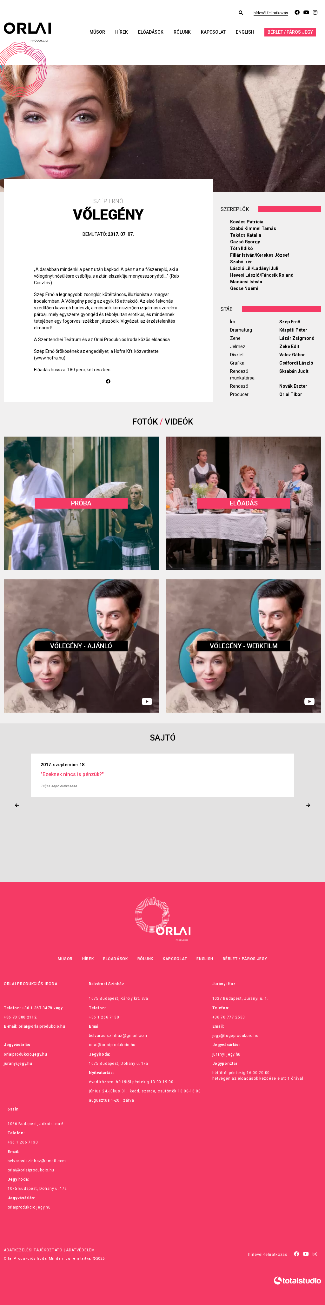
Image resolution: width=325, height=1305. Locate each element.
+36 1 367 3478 (37, 1008)
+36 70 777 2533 (228, 1017)
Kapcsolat (213, 32)
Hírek (121, 32)
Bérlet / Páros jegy (290, 32)
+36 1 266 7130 (104, 1017)
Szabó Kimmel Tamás (253, 228)
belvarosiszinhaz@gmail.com (118, 1035)
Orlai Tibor (290, 394)
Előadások (150, 32)
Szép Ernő (289, 321)
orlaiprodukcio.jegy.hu (25, 1054)
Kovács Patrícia (246, 221)
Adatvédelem (80, 1250)
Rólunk (182, 32)
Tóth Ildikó (241, 248)
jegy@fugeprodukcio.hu (235, 1035)
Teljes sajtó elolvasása (59, 786)
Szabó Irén (241, 261)
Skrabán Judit (293, 371)
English (245, 32)
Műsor (97, 32)
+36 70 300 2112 (20, 1017)
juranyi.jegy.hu (18, 1063)
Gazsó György (245, 241)
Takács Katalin (245, 235)
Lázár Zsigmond (297, 338)
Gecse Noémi (244, 288)
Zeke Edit (289, 346)
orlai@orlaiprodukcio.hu (42, 1026)
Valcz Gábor (292, 354)
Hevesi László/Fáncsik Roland (262, 275)
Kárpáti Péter (293, 330)
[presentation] (17, 805)
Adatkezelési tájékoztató (33, 1250)
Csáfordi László (296, 363)
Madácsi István (246, 281)
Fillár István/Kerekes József (259, 255)
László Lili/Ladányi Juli (254, 268)
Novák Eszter (293, 386)
